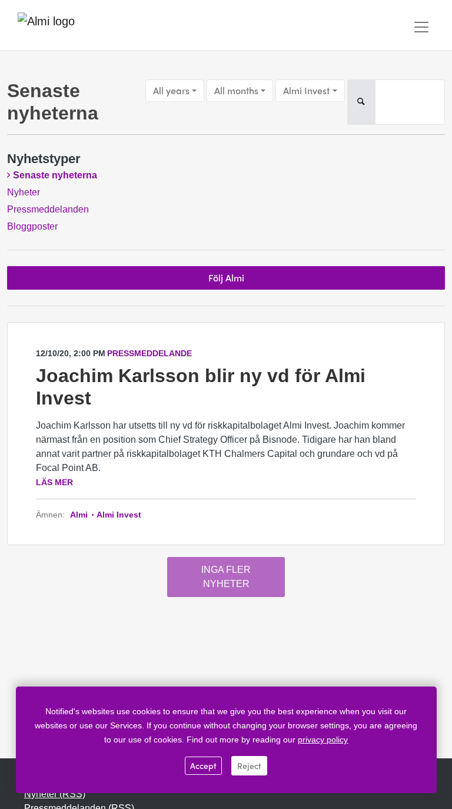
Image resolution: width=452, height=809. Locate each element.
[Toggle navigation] (421, 27)
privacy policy (323, 739)
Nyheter (23, 192)
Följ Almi (226, 277)
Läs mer (54, 482)
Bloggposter (32, 226)
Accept (203, 765)
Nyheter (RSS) (54, 794)
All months (236, 90)
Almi (80, 514)
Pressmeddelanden (48, 209)
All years (171, 90)
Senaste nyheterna (55, 175)
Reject (249, 765)
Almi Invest (306, 90)
